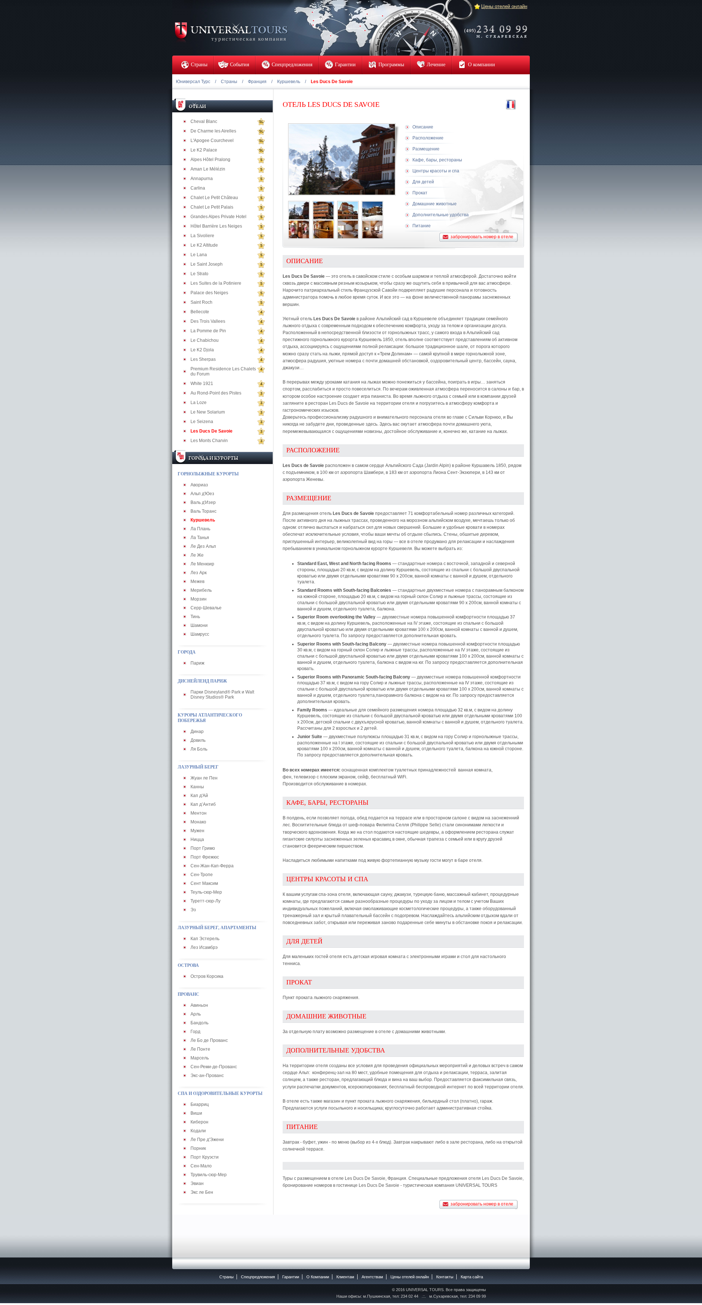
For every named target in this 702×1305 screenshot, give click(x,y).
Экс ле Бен (201, 1192)
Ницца (197, 839)
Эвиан (197, 1183)
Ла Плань (200, 528)
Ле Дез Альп (203, 546)
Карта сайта (472, 1277)
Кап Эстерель (204, 938)
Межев (197, 581)
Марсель (199, 1058)
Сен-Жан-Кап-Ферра (212, 865)
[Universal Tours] (230, 31)
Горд (195, 1031)
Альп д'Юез (202, 493)
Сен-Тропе (201, 874)
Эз (193, 909)
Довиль (197, 740)
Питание (421, 225)
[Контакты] (498, 27)
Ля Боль (198, 749)
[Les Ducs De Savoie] (299, 210)
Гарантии (290, 1277)
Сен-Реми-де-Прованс (213, 1066)
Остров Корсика (206, 976)
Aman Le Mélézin (207, 169)
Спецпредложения (258, 1277)
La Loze (198, 402)
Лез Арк (198, 572)
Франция (257, 81)
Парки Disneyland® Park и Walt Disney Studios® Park (222, 694)
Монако (198, 821)
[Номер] (348, 229)
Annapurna (201, 178)
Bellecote (199, 311)
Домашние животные (434, 203)
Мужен (197, 830)
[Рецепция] (323, 229)
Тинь (195, 616)
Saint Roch (201, 302)
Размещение (425, 149)
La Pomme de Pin (208, 330)
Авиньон (199, 1005)
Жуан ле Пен (204, 778)
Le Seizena (201, 421)
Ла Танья (199, 537)
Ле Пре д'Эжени (207, 1139)
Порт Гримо (202, 848)
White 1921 (201, 383)
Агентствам (372, 1277)
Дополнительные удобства (440, 214)
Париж (197, 663)
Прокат (419, 192)
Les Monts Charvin (209, 440)
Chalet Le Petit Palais (211, 207)
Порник (198, 1148)
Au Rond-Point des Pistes (215, 393)
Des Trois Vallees (207, 321)
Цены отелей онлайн (504, 6)
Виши (196, 1113)
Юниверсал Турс (193, 81)
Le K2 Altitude (204, 245)
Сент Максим (204, 883)
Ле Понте (200, 1049)
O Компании (317, 1277)
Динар (197, 731)
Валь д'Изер (203, 502)
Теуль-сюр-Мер (206, 892)
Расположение (428, 138)
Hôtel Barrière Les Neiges (216, 226)
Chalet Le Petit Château (214, 197)
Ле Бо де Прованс (209, 1040)
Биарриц (199, 1104)
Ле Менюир (202, 564)
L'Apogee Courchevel (212, 140)
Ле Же (197, 555)
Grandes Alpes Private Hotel (218, 216)
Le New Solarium (207, 412)
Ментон (198, 813)
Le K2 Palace (203, 150)
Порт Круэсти (204, 1157)
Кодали (198, 1130)
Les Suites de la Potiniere (215, 283)
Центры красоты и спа (435, 170)
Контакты (444, 1277)
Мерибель (201, 590)
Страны (229, 81)
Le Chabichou (204, 340)
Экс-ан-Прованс (207, 1075)
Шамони (199, 625)
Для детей (423, 181)
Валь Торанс (203, 511)
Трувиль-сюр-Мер (208, 1174)
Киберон (199, 1122)
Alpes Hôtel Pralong (210, 159)
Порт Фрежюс (204, 857)
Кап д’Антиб (203, 804)
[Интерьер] (299, 229)
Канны (197, 786)
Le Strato (199, 273)
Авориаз (199, 484)
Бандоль (199, 1022)
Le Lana (198, 254)
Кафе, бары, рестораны (437, 159)
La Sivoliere (202, 235)
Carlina (197, 188)
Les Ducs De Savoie (211, 431)
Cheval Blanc (203, 121)
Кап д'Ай (199, 795)
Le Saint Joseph (206, 264)
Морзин (198, 599)
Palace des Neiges (209, 292)
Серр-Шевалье (206, 607)
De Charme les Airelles (213, 131)
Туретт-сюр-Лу (205, 901)
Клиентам (345, 1277)
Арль (195, 1014)
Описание (422, 127)
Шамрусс (199, 634)
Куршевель (288, 81)
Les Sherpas (203, 359)
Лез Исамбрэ (204, 947)
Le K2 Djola (202, 349)
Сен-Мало (201, 1165)
